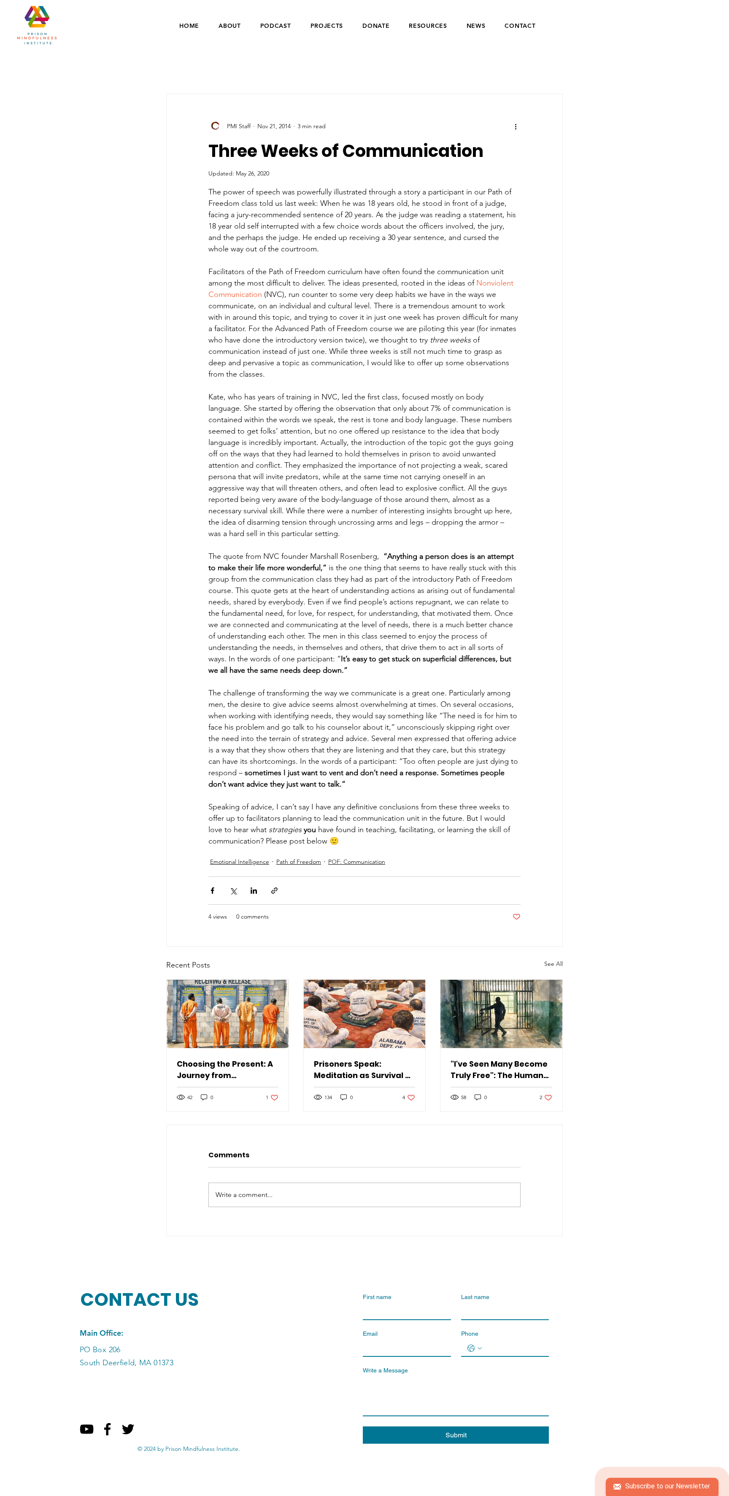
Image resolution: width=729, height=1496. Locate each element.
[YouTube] (86, 1429)
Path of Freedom (298, 861)
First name (377, 1297)
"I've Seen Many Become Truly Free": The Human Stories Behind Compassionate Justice (499, 1070)
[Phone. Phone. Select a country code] (474, 1348)
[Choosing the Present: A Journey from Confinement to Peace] (228, 1014)
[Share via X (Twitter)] (233, 891)
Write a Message (385, 1370)
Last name (475, 1297)
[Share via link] (274, 891)
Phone (469, 1333)
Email (370, 1333)
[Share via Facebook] (212, 891)
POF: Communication (356, 861)
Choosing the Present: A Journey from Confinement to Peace (225, 1070)
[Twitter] (128, 1429)
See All (553, 964)
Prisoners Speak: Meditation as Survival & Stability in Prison (362, 1070)
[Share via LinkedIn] (254, 891)
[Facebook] (107, 1429)
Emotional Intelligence (239, 861)
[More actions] (515, 126)
